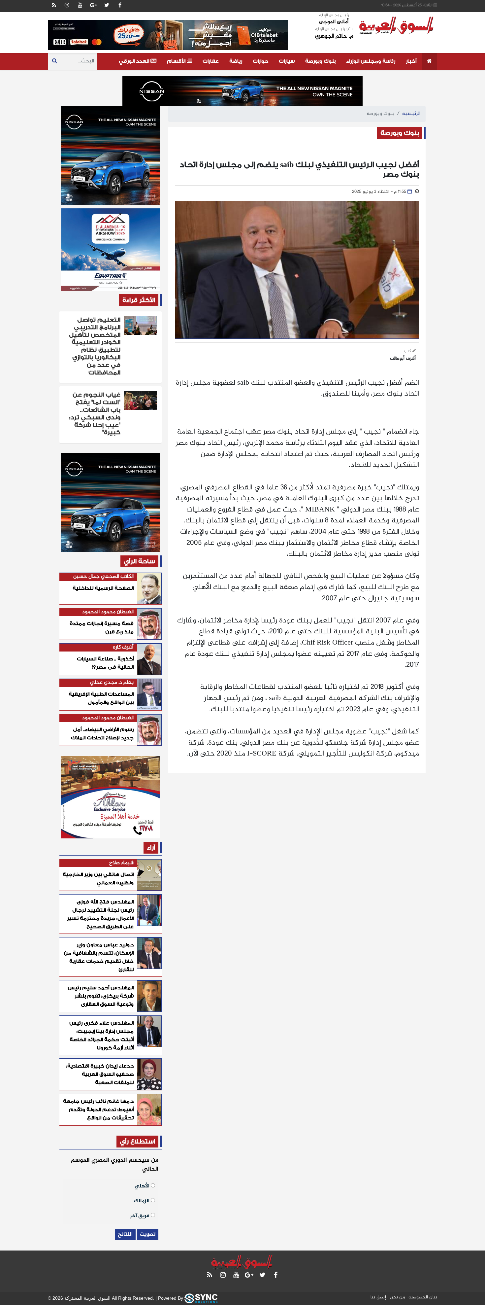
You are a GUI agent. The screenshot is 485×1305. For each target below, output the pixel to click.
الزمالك (142, 1200)
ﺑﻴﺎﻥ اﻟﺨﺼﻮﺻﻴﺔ (422, 1297)
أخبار (411, 61)
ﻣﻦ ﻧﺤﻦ (397, 1297)
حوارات (260, 61)
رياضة (235, 61)
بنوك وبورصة (320, 61)
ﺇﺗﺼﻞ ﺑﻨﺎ (378, 1297)
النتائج (125, 1234)
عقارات (211, 61)
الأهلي (143, 1185)
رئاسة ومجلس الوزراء (370, 61)
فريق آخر (140, 1215)
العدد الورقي (134, 61)
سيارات (287, 61)
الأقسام (177, 61)
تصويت (147, 1234)
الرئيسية (411, 113)
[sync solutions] (200, 1298)
